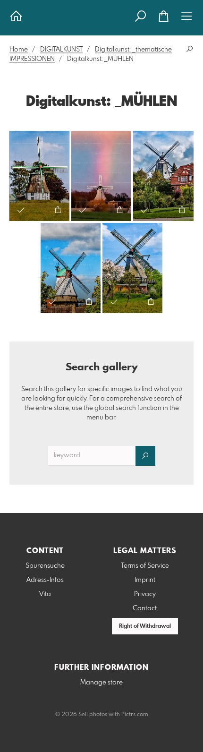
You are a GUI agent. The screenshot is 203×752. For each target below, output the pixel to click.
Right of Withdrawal (145, 626)
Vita (45, 594)
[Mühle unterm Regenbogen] (101, 176)
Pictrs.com (134, 715)
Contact (145, 608)
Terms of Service (145, 566)
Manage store (101, 682)
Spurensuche (45, 566)
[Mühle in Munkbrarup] (39, 176)
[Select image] (21, 210)
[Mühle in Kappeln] (71, 268)
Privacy (145, 594)
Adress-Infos (45, 580)
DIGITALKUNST (61, 49)
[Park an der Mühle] (163, 176)
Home (18, 49)
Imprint (145, 580)
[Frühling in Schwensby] (132, 268)
